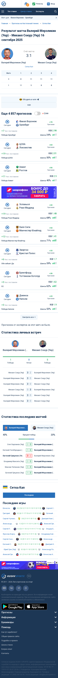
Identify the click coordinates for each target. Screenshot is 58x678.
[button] (26, 4)
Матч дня (17, 18)
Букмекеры (7, 622)
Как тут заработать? (9, 632)
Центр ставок (26, 11)
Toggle (37, 113)
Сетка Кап (46, 23)
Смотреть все (28, 317)
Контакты (5, 653)
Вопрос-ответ (6, 649)
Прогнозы (6, 612)
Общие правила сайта (10, 636)
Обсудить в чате (27, 99)
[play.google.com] (12, 606)
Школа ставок (7, 645)
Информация (8, 617)
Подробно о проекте (9, 641)
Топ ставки (12, 11)
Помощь (6, 627)
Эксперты (40, 11)
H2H (29, 105)
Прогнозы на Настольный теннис (25, 23)
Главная (4, 23)
